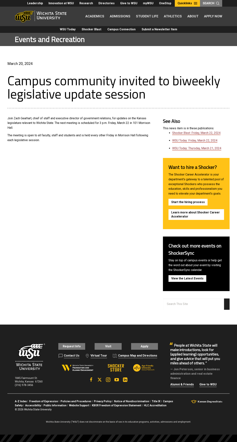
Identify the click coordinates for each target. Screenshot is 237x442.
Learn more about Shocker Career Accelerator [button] (195, 214)
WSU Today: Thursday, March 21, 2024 (196, 148)
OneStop (165, 3)
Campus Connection (121, 29)
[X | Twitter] (99, 379)
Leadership (35, 3)
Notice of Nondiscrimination (131, 401)
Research (86, 3)
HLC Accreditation (155, 405)
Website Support (79, 405)
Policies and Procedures (76, 401)
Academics (94, 16)
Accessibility (33, 405)
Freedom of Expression (43, 401)
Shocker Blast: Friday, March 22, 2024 (196, 133)
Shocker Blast (91, 29)
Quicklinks (185, 3)
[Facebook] (91, 379)
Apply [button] (144, 346)
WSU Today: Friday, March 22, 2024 (194, 140)
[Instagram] (108, 379)
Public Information (55, 405)
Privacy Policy (102, 401)
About (192, 16)
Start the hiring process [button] (188, 202)
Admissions (120, 16)
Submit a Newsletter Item (159, 29)
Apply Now (213, 16)
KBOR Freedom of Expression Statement (116, 405)
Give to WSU (128, 3)
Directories (107, 3)
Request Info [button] (72, 346)
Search (208, 3)
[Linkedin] (125, 379)
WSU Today (68, 29)
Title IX (156, 401)
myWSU (148, 3)
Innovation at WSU (61, 3)
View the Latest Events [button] (187, 278)
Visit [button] (108, 346)
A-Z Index (21, 401)
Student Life (147, 16)
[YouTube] (116, 379)
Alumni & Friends (182, 384)
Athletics (173, 16)
